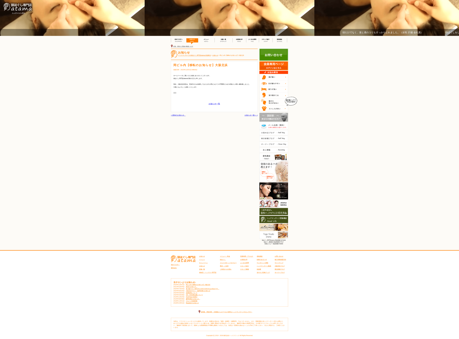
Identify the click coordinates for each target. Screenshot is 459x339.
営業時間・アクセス (246, 256)
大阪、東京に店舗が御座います (183, 46)
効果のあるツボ (262, 259)
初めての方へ (175, 265)
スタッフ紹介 (244, 266)
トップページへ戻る (18, 13)
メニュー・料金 (225, 256)
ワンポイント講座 (262, 263)
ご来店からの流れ (225, 269)
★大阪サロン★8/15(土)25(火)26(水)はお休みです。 (202, 289)
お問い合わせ (279, 256)
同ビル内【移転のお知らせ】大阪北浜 (198, 285)
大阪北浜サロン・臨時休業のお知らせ (198, 291)
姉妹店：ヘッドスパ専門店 (207, 272)
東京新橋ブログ (280, 269)
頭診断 (259, 269)
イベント (202, 259)
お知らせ (202, 256)
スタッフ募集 (244, 269)
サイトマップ (279, 263)
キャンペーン (203, 263)
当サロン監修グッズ (263, 272)
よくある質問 (244, 263)
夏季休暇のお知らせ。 (193, 299)
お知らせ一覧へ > (251, 115)
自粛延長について (191, 293)
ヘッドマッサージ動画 (264, 266)
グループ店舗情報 (191, 301)
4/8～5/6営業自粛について (194, 295)
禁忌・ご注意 (224, 266)
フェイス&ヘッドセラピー (228, 263)
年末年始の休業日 (191, 297)
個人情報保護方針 (280, 259)
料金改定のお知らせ (192, 303)
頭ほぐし (223, 259)
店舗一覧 (202, 269)
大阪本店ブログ (280, 266)
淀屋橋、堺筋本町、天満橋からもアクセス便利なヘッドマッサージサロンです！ (226, 312)
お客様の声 (243, 259)
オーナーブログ (280, 272)
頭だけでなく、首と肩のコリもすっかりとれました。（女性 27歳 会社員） (363, 32)
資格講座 (259, 256)
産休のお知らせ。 (191, 287)
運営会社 (174, 268)
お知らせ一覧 (214, 104)
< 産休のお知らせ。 (178, 115)
